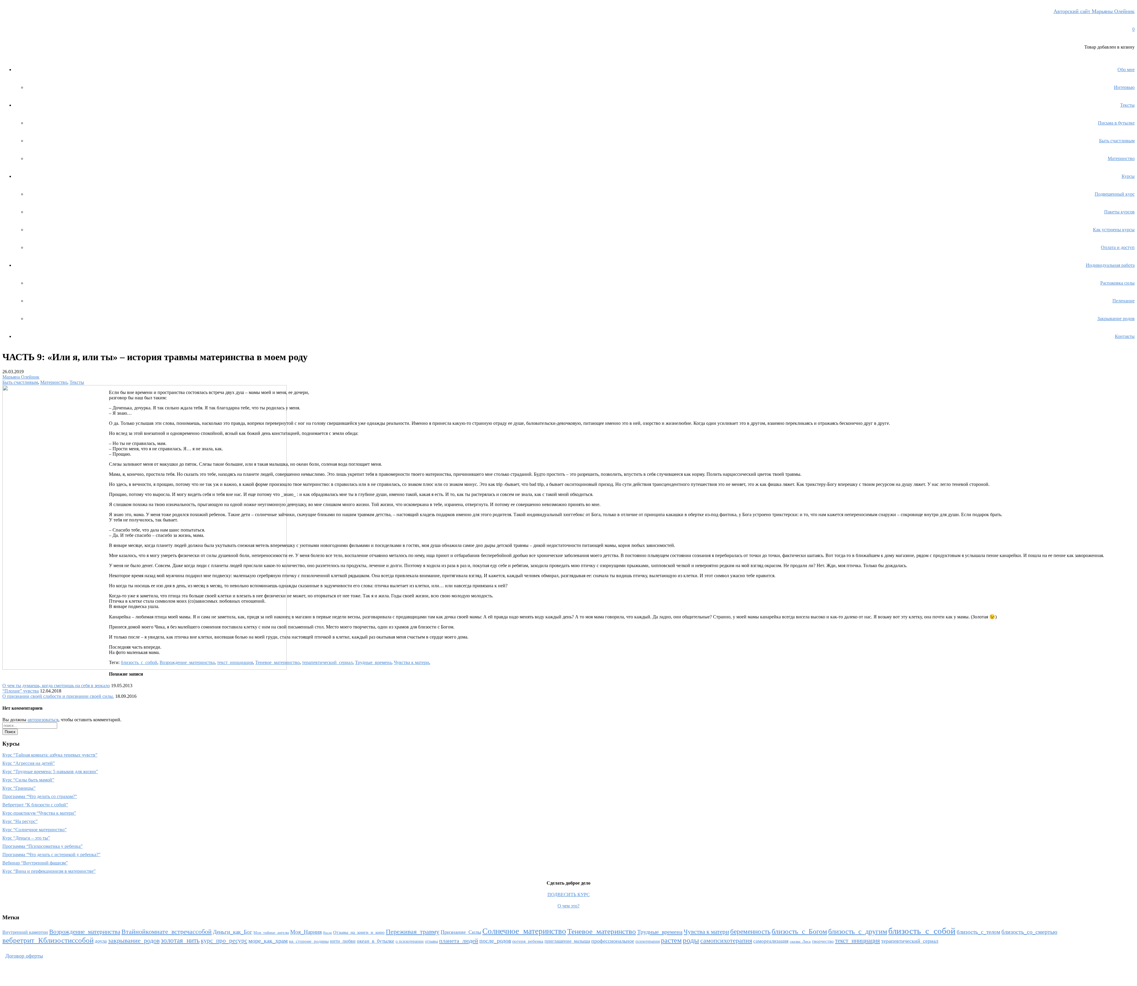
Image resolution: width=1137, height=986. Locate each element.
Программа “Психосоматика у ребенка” (42, 846)
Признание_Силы (461, 932)
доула (101, 941)
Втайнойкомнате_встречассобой (166, 931)
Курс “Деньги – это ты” (26, 837)
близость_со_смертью (1029, 931)
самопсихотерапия (726, 940)
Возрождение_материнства (187, 662)
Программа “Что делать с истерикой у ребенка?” (51, 854)
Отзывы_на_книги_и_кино (359, 932)
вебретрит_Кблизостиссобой (48, 940)
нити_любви (343, 941)
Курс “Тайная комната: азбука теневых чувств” (49, 754)
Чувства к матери (411, 662)
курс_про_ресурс (224, 940)
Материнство (53, 382)
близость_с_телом (978, 932)
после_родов (495, 940)
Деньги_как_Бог (232, 932)
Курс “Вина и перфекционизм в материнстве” (49, 871)
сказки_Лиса (800, 941)
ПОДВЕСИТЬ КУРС (568, 894)
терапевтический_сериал (327, 662)
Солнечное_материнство (524, 931)
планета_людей (458, 940)
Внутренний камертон (25, 932)
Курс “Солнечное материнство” (34, 829)
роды (691, 940)
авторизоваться (43, 719)
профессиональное (612, 941)
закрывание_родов (134, 940)
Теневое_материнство (277, 662)
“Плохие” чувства (20, 690)
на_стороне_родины (309, 941)
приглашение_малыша (567, 941)
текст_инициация (235, 662)
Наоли (327, 932)
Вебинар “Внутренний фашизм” (35, 862)
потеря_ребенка (527, 941)
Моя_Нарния (306, 932)
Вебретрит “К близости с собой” (35, 804)
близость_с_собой (139, 662)
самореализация (770, 941)
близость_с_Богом (799, 931)
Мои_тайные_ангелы (271, 933)
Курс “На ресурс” (20, 821)
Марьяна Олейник (20, 376)
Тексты (77, 382)
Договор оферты (24, 956)
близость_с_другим (857, 931)
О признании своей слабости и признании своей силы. (58, 696)
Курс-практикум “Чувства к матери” (39, 813)
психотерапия (647, 941)
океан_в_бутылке (375, 941)
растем (671, 940)
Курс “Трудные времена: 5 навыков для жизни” (50, 771)
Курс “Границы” (19, 788)
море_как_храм (268, 941)
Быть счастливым (20, 382)
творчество (823, 941)
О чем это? (568, 905)
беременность (750, 931)
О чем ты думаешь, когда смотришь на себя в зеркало (56, 685)
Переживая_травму (412, 931)
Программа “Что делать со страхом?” (39, 796)
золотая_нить (180, 940)
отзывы (431, 941)
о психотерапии (410, 941)
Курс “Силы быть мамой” (28, 779)
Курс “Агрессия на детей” (28, 763)
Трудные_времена (373, 662)
